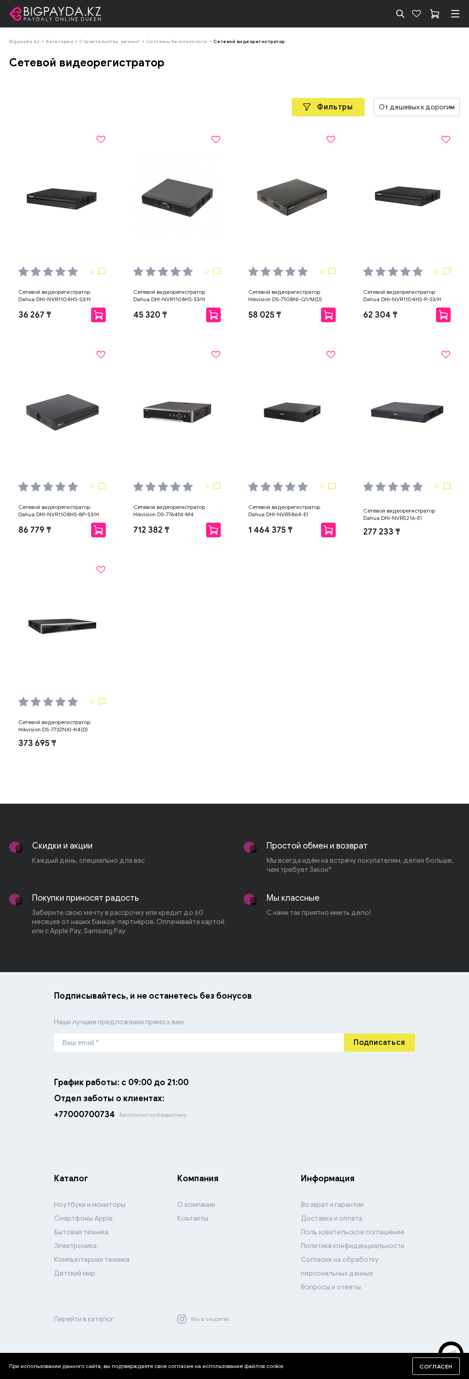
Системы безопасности (176, 41)
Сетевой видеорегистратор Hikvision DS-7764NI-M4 (169, 510)
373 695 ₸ (37, 743)
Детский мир (74, 1273)
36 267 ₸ (34, 315)
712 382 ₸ (151, 530)
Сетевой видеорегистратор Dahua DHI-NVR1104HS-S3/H (54, 295)
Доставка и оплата (331, 1218)
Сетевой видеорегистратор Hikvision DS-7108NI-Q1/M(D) (285, 295)
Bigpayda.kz (24, 41)
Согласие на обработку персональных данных (340, 1266)
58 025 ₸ (264, 315)
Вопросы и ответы (331, 1287)
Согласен (436, 1366)
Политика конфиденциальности (352, 1246)
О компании (196, 1205)
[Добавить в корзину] (98, 315)
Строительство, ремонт (109, 41)
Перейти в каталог (84, 1319)
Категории (60, 41)
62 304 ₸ (380, 315)
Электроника (75, 1246)
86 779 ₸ (34, 530)
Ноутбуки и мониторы (89, 1205)
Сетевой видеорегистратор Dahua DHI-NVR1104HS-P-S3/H (402, 295)
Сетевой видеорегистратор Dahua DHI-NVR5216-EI (399, 514)
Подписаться (379, 1042)
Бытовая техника (81, 1232)
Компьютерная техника (92, 1259)
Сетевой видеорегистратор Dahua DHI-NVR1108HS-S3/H (169, 295)
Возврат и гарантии (332, 1205)
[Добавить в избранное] (101, 140)
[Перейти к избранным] (416, 14)
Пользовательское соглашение (352, 1232)
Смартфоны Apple (83, 1218)
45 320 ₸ (150, 315)
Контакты (192, 1218)
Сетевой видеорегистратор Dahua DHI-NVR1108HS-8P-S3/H (58, 510)
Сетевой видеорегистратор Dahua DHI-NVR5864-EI (284, 510)
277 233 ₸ (381, 532)
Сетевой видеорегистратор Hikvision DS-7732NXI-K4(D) (54, 726)
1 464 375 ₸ (270, 530)
